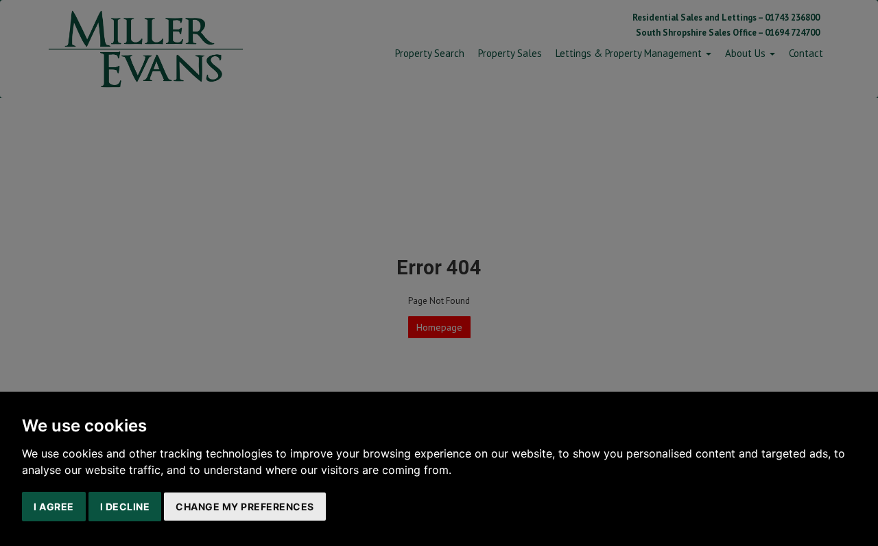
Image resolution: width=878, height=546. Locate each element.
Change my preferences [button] (245, 506)
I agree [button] (54, 506)
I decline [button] (125, 506)
